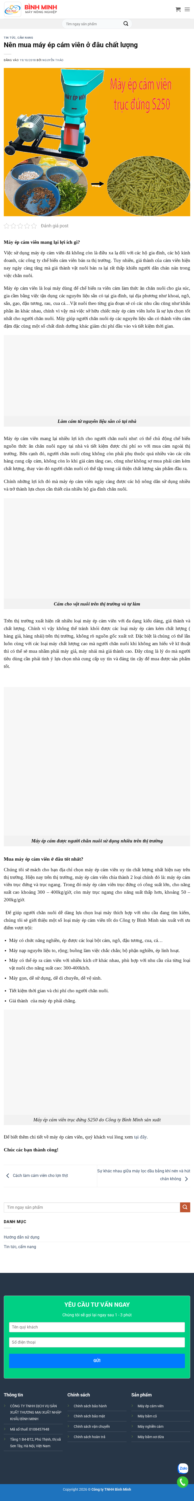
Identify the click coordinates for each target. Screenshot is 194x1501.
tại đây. (140, 1137)
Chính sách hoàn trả (89, 1437)
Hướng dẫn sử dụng (21, 1237)
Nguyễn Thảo (52, 60)
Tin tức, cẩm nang (18, 37)
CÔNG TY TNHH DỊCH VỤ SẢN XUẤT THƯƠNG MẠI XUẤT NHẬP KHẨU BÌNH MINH (35, 1412)
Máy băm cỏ (147, 1416)
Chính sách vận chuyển (92, 1426)
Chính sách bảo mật (89, 1416)
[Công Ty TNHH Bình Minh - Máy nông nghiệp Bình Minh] (30, 9)
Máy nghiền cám (150, 1426)
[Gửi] (126, 24)
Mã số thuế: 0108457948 (29, 1429)
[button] (178, 9)
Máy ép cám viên (151, 1406)
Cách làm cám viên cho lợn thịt (40, 1175)
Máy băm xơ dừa (151, 1437)
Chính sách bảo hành (90, 1406)
